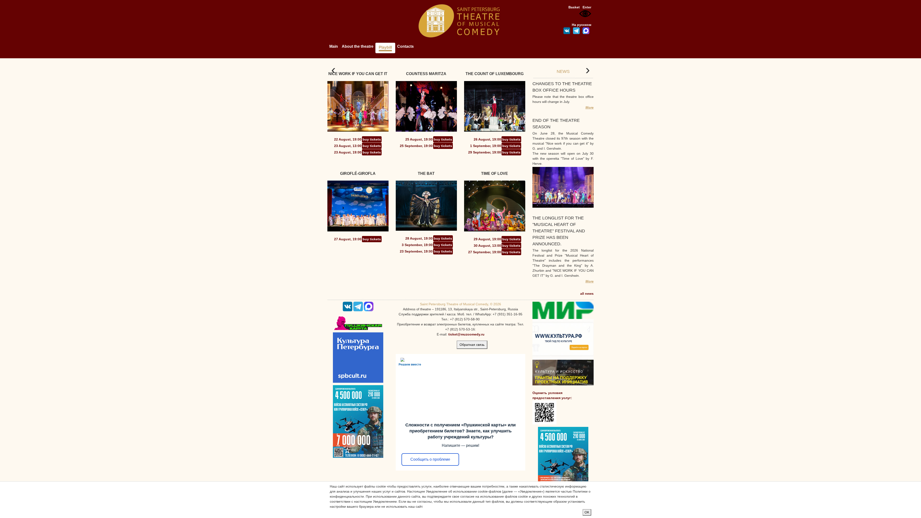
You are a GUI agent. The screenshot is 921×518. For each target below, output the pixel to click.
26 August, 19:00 (487, 139)
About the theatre (357, 46)
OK (586, 512)
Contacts (405, 46)
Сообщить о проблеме (430, 459)
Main (333, 46)
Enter (587, 7)
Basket (574, 7)
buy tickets (372, 139)
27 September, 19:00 (484, 252)
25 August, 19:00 (419, 139)
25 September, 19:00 (416, 146)
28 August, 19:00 (419, 238)
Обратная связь (472, 345)
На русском (581, 25)
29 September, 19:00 (484, 152)
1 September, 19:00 (485, 146)
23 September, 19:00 (416, 251)
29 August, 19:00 (487, 239)
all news (587, 293)
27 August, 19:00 (347, 239)
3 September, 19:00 (417, 245)
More (589, 107)
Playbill (385, 47)
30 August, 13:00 (487, 245)
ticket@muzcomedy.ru (466, 334)
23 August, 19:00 (347, 152)
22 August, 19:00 (347, 139)
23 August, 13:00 (347, 146)
